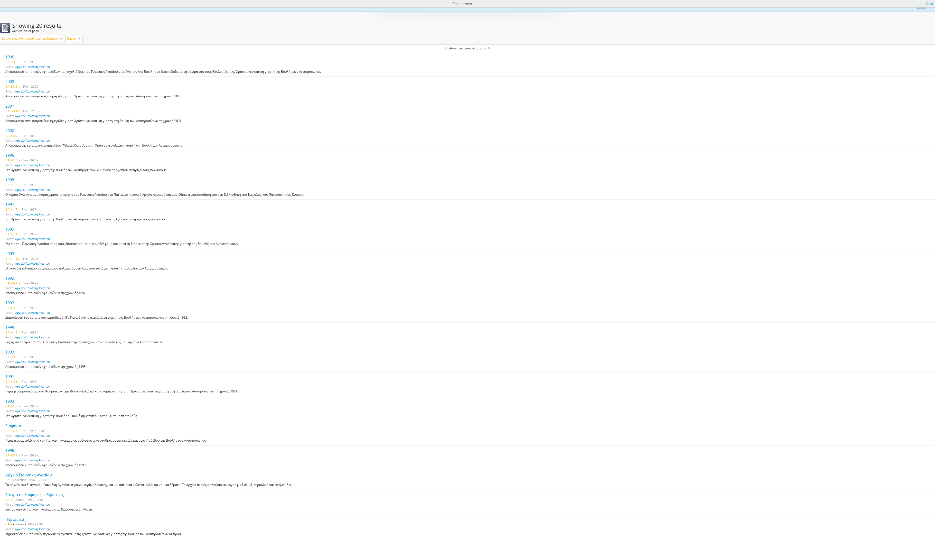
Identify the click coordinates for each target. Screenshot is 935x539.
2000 (9, 130)
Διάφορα (13, 425)
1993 (9, 352)
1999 (9, 327)
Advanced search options (467, 48)
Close (930, 3)
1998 (9, 180)
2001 (9, 106)
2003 (9, 81)
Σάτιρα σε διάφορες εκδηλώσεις (34, 494)
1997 (9, 204)
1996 (9, 57)
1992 (9, 278)
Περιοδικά (14, 519)
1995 (9, 155)
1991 (9, 376)
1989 (9, 229)
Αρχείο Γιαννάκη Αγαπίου (32, 67)
